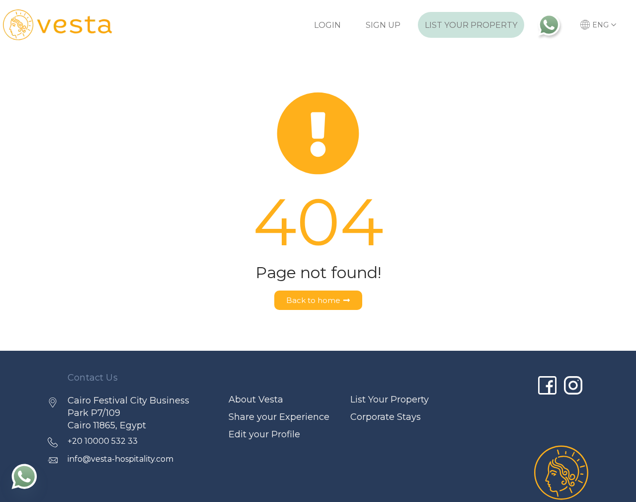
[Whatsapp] (24, 476)
